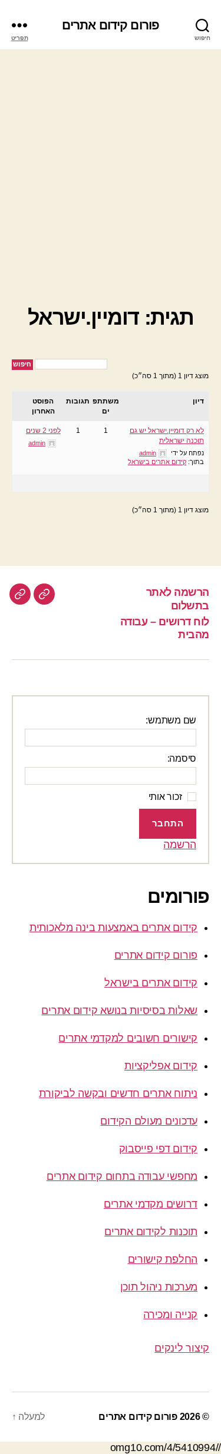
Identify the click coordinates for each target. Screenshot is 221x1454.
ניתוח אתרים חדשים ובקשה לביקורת (118, 1093)
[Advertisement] (110, 165)
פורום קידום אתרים (110, 25)
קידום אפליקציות (160, 1066)
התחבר (168, 823)
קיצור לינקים (181, 1348)
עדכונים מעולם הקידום (148, 1121)
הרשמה (179, 845)
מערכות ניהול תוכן (158, 1287)
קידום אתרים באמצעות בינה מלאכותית (113, 927)
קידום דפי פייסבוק (158, 1149)
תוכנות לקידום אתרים (150, 1232)
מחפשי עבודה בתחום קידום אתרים (122, 1176)
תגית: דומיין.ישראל (110, 317)
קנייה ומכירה (170, 1314)
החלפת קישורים (163, 1259)
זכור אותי (165, 797)
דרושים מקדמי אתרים (150, 1204)
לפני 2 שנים (43, 430)
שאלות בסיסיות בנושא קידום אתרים (119, 1010)
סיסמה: (181, 758)
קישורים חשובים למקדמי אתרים (127, 1038)
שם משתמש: (171, 720)
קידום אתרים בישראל (157, 461)
